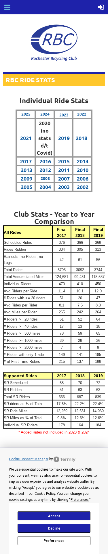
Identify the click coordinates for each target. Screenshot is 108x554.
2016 (45, 161)
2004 (45, 186)
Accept (54, 516)
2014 (82, 161)
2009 (26, 178)
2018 (81, 138)
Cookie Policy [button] (45, 494)
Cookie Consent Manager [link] (28, 459)
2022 (81, 113)
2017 (26, 161)
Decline (54, 528)
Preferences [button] (80, 500)
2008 (45, 178)
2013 (26, 169)
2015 (64, 161)
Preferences (54, 541)
